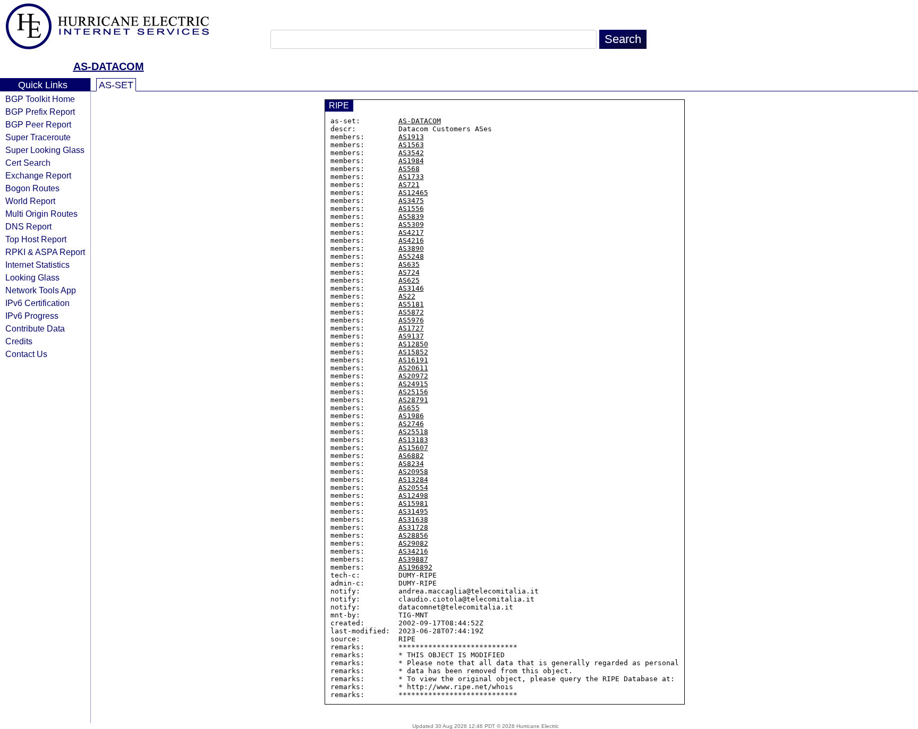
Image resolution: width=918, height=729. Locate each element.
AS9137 (411, 336)
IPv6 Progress (31, 315)
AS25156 (413, 392)
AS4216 (411, 240)
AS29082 (413, 543)
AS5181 (411, 304)
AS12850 (413, 344)
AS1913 (411, 137)
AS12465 (413, 193)
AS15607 (413, 448)
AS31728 (413, 527)
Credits (18, 341)
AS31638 (413, 519)
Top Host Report (35, 239)
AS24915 (413, 384)
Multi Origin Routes (41, 213)
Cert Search (27, 162)
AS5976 (411, 320)
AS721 (409, 185)
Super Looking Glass (44, 150)
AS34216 (413, 551)
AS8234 (411, 464)
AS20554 (413, 487)
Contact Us (26, 354)
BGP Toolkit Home (40, 99)
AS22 (406, 296)
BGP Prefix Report (40, 111)
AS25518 (413, 432)
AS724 (409, 272)
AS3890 (411, 248)
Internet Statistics (37, 264)
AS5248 (411, 256)
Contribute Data (35, 328)
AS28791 (413, 400)
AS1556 (411, 209)
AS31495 (413, 511)
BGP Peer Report (38, 124)
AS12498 (413, 495)
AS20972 (413, 376)
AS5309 (411, 224)
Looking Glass (32, 277)
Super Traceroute (38, 137)
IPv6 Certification (37, 303)
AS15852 (413, 352)
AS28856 (413, 535)
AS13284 (413, 480)
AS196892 (415, 567)
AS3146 (411, 288)
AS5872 (411, 312)
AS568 (409, 169)
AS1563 (411, 145)
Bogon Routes (32, 188)
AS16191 (413, 360)
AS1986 (411, 416)
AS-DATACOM (108, 66)
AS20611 (413, 368)
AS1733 (411, 177)
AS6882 (411, 456)
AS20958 (413, 472)
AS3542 (411, 153)
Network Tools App (40, 290)
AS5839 (411, 217)
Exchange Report (38, 175)
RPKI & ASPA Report (45, 252)
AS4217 (411, 232)
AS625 (409, 280)
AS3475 (411, 201)
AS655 (409, 408)
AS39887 (413, 559)
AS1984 (411, 161)
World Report (30, 201)
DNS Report (28, 226)
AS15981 (413, 503)
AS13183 (413, 440)
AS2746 (411, 424)
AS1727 (411, 328)
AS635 (409, 264)
